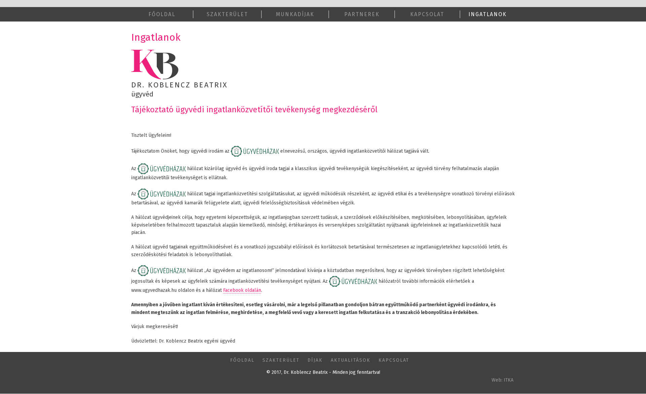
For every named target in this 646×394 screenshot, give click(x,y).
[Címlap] (154, 64)
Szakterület (227, 14)
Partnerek (362, 14)
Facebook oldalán (242, 290)
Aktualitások (350, 360)
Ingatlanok (487, 14)
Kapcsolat (427, 14)
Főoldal (161, 14)
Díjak (315, 360)
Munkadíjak (295, 14)
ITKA (508, 380)
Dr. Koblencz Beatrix (179, 84)
